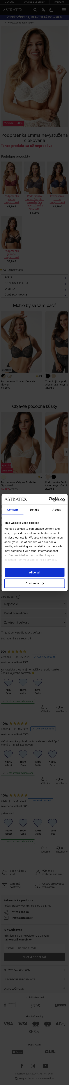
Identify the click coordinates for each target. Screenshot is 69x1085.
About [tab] (56, 509)
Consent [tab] (12, 509)
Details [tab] (34, 509)
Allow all (34, 572)
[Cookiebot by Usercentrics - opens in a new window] (49, 499)
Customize (32, 583)
